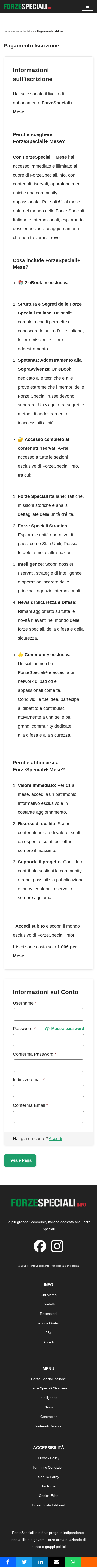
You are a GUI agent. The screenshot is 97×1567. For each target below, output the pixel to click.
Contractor (48, 1417)
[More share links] (89, 1562)
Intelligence (48, 1398)
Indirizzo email (29, 1079)
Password (24, 1028)
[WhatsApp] (73, 1562)
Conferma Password (34, 1054)
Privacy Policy (48, 1458)
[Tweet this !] (24, 1562)
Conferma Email (30, 1105)
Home (7, 31)
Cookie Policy (48, 1477)
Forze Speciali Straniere (48, 1388)
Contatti (49, 1304)
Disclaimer (48, 1486)
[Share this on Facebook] (8, 1562)
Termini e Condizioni (48, 1467)
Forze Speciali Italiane (48, 1379)
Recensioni (48, 1314)
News (48, 1407)
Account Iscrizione (23, 31)
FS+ (48, 1333)
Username (25, 1003)
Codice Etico (48, 1496)
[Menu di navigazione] (87, 6)
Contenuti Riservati (48, 1426)
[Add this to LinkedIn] (40, 1562)
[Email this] (56, 1562)
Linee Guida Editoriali (48, 1505)
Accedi (55, 1138)
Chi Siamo (49, 1295)
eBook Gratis (48, 1323)
